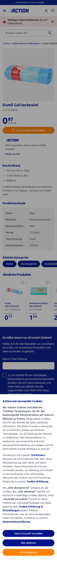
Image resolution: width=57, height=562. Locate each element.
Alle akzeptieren (28, 552)
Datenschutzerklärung (16, 521)
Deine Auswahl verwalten (28, 533)
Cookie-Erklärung (37, 481)
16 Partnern (38, 455)
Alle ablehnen (28, 542)
